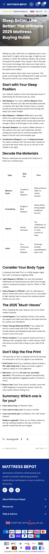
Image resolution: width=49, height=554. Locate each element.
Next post (40, 448)
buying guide (12, 439)
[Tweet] (28, 439)
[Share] (21, 439)
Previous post (11, 448)
